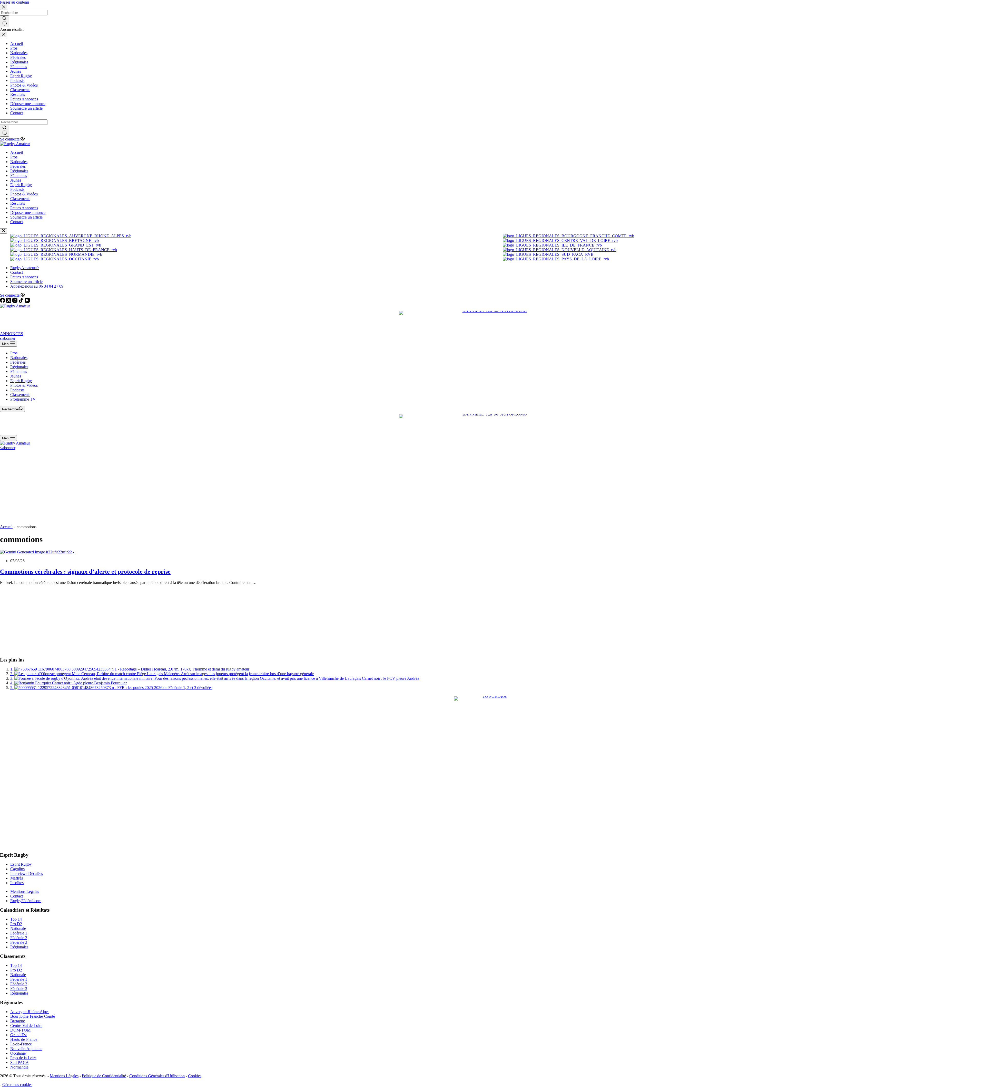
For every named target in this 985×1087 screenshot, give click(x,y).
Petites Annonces (24, 277)
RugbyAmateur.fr (24, 268)
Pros (13, 353)
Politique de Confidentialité (104, 1076)
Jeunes (15, 376)
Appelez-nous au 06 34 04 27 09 (36, 286)
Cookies (194, 1076)
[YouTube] (27, 301)
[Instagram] (15, 301)
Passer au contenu (14, 2)
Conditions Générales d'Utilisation (157, 1076)
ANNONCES (11, 334)
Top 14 (16, 919)
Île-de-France (21, 1044)
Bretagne (17, 1021)
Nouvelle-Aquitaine (26, 1048)
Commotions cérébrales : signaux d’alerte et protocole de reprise (85, 571)
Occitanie (18, 1053)
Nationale (18, 928)
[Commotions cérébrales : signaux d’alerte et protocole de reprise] (37, 552)
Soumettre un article (26, 281)
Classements (20, 394)
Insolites (17, 883)
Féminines (18, 371)
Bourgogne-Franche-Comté (32, 1016)
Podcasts (17, 390)
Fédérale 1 (18, 933)
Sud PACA (19, 1062)
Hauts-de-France (23, 1039)
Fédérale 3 (18, 942)
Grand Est (18, 1035)
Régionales (19, 367)
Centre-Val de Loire (26, 1025)
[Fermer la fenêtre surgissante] (3, 231)
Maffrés (16, 878)
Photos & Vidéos (24, 385)
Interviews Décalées (26, 873)
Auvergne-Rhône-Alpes (29, 1011)
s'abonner (7, 338)
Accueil (6, 527)
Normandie (19, 1067)
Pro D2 (16, 924)
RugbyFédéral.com (25, 901)
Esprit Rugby (21, 381)
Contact (16, 272)
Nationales (18, 357)
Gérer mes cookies (17, 1084)
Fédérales (18, 362)
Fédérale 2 (18, 937)
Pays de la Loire (23, 1058)
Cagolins (17, 869)
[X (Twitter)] (9, 301)
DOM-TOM (20, 1030)
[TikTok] (21, 301)
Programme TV (23, 399)
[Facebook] (3, 301)
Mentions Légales (24, 891)
